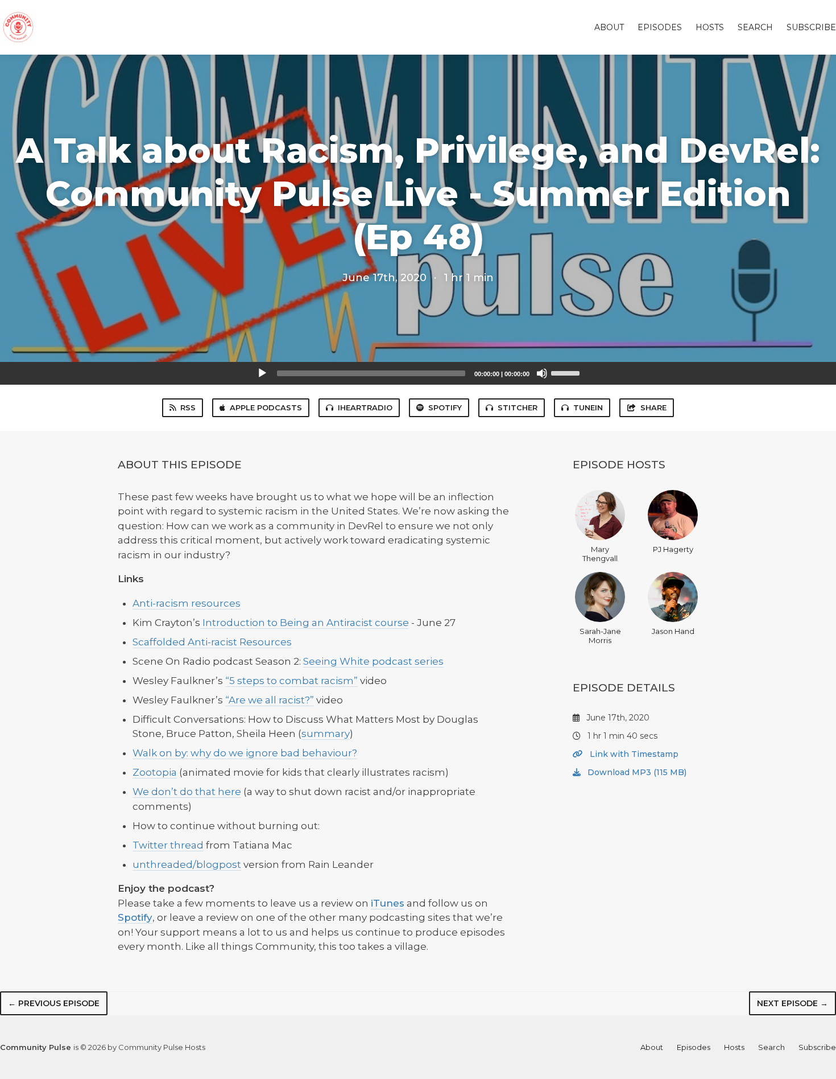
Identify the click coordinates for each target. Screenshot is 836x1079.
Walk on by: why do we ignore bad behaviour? (245, 753)
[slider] (567, 372)
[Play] (262, 373)
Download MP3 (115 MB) (635, 772)
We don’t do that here (187, 791)
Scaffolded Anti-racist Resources (212, 642)
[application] (418, 373)
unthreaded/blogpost (187, 864)
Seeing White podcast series (373, 661)
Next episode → (792, 1003)
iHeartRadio (365, 407)
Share (653, 407)
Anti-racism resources (187, 603)
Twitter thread (168, 845)
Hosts (710, 27)
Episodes (660, 27)
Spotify (445, 407)
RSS (188, 407)
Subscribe (811, 27)
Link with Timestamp (632, 754)
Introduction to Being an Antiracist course (304, 622)
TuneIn (588, 407)
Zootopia (155, 772)
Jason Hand (673, 631)
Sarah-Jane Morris (600, 636)
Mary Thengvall (600, 554)
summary (325, 733)
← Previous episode (54, 1003)
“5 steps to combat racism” (291, 680)
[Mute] (542, 373)
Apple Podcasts (266, 407)
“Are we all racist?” (269, 700)
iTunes (387, 903)
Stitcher (517, 407)
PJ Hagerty (673, 549)
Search (755, 27)
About (609, 27)
